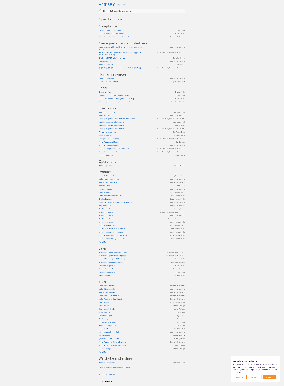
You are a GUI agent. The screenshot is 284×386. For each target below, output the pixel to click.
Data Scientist (104, 302)
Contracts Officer (105, 92)
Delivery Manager (105, 315)
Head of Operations (106, 165)
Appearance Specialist (107, 112)
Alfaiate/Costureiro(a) (106, 362)
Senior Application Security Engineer (112, 342)
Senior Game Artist (106, 222)
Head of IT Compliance (107, 325)
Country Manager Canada (108, 265)
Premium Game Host (106, 65)
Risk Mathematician (106, 209)
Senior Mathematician (107, 225)
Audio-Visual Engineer (107, 292)
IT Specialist (103, 329)
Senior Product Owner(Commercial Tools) (114, 235)
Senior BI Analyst (105, 349)
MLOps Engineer (105, 335)
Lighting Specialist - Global (109, 332)
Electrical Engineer (106, 189)
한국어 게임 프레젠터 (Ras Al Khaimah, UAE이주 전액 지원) (120, 68)
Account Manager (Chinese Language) (113, 252)
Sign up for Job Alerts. (107, 374)
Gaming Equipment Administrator (111, 122)
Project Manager (105, 206)
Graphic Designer (105, 199)
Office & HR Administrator (108, 82)
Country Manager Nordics (108, 269)
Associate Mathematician (108, 176)
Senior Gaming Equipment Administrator (114, 148)
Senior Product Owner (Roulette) (111, 232)
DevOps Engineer (105, 319)
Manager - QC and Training (109, 139)
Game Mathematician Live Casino (111, 196)
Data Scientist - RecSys (107, 309)
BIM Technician (104, 186)
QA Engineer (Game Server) (109, 339)
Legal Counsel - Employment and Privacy (114, 95)
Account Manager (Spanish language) (113, 262)
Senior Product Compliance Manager (112, 33)
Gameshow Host (105, 61)
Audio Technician (105, 115)
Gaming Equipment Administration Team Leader (117, 119)
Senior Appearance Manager (109, 142)
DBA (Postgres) (104, 312)
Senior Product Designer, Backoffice (112, 229)
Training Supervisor (106, 155)
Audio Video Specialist (107, 286)
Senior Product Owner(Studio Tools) (112, 239)
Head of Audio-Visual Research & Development (116, 202)
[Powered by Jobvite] (105, 381)
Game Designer (104, 192)
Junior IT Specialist (106, 135)
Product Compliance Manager (110, 30)
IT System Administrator (108, 132)
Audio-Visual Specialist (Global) (110, 299)
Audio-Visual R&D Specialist (109, 182)
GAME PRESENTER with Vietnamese (112, 58)
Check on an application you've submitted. (114, 367)
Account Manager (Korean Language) (112, 256)
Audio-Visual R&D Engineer (109, 179)
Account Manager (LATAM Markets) (112, 259)
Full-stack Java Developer (108, 322)
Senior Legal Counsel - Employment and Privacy (116, 98)
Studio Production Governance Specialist (114, 37)
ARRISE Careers (113, 4)
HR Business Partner (106, 78)
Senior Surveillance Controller (110, 152)
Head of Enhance (105, 275)
